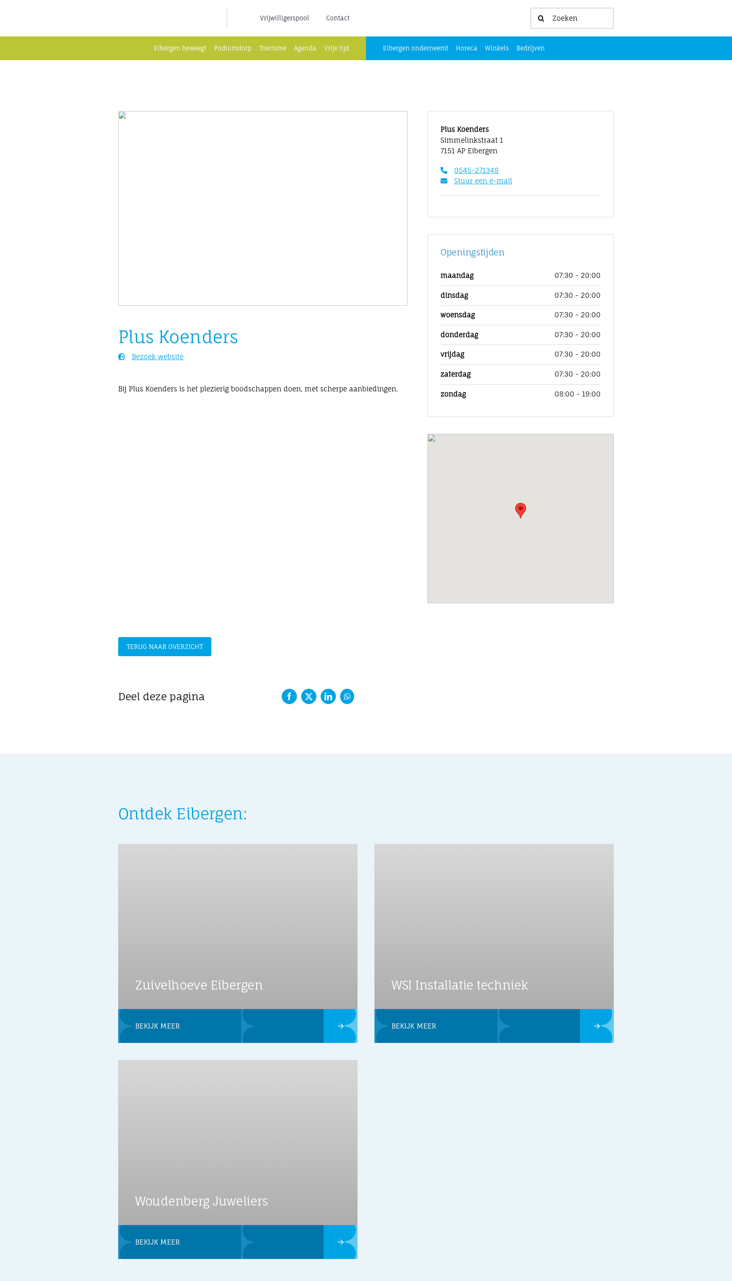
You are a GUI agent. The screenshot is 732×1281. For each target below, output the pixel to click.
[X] (309, 696)
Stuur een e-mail (483, 181)
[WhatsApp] (347, 696)
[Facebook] (289, 696)
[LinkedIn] (328, 696)
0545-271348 (476, 170)
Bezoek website (157, 356)
